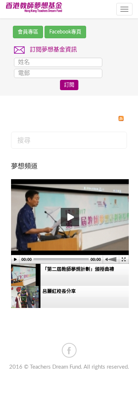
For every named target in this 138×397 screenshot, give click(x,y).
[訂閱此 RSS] (121, 118)
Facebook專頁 (65, 32)
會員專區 (28, 32)
